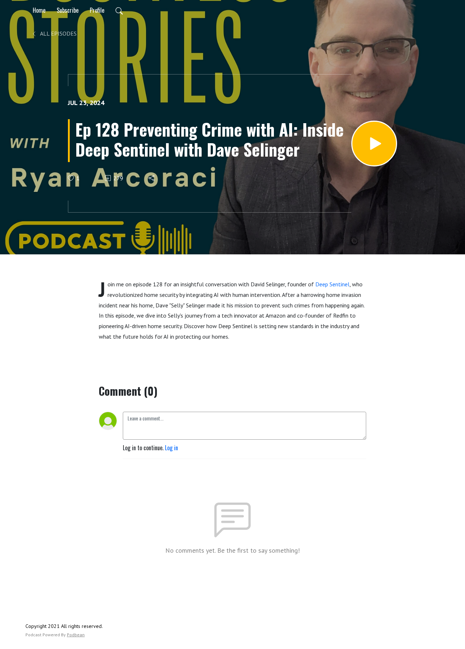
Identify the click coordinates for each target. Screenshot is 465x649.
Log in (171, 447)
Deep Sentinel (332, 284)
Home (39, 10)
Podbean (76, 634)
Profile (97, 10)
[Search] (119, 10)
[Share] (152, 178)
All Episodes (58, 33)
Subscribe (67, 10)
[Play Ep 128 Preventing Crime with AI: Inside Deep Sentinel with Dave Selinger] (374, 143)
